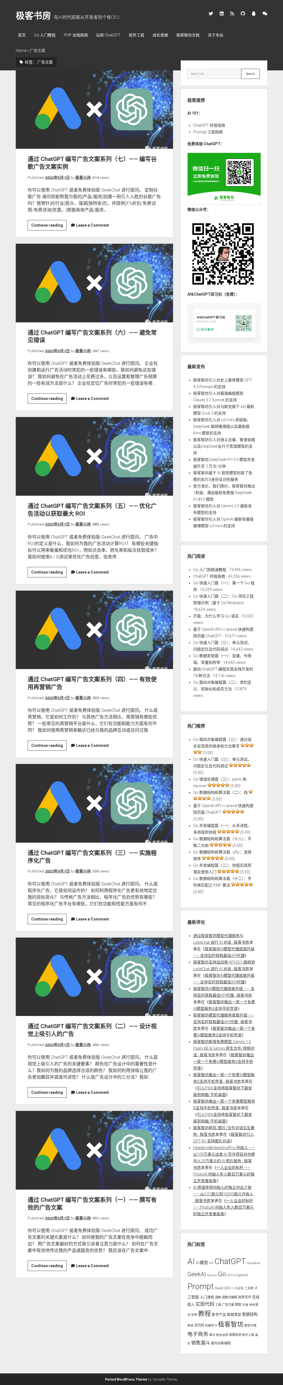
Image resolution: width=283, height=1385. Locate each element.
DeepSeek (253, 1263)
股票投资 (235, 1335)
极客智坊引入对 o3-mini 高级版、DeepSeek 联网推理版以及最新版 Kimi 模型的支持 (222, 426)
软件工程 (136, 35)
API (211, 1263)
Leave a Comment (92, 225)
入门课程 (207, 1297)
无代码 (199, 1325)
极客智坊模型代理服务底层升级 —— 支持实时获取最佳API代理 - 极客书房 (223, 1022)
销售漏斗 (200, 1343)
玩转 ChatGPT (108, 35)
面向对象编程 (221, 1343)
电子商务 (197, 1334)
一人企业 (237, 1288)
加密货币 (244, 1297)
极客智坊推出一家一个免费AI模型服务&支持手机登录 (223, 1061)
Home (21, 50)
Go (222, 1274)
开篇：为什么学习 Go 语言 (216, 616)
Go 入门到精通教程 (209, 569)
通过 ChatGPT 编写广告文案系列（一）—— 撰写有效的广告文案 (94, 1150)
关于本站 (215, 35)
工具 (218, 1305)
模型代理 (250, 1325)
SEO (227, 1288)
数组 (190, 1325)
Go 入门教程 (45, 35)
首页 (22, 35)
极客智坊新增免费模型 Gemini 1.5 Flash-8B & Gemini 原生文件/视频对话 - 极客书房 (224, 1048)
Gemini (212, 1275)
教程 (204, 1313)
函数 (218, 1297)
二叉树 (248, 1288)
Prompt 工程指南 (208, 132)
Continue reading (49, 226)
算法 (212, 1335)
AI (191, 1261)
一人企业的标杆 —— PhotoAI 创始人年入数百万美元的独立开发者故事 (224, 1174)
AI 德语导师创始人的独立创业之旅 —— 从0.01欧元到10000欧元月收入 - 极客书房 (223, 1194)
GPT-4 (231, 1275)
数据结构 (250, 1314)
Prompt (200, 1286)
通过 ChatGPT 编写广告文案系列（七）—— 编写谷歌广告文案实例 (94, 109)
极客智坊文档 (188, 35)
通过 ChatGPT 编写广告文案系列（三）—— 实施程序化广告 (94, 803)
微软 (238, 1305)
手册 (245, 1305)
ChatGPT (230, 1261)
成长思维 (160, 35)
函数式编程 (229, 1297)
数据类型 (234, 1314)
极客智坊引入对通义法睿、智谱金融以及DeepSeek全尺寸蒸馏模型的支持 (224, 446)
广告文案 (228, 1305)
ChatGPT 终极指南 (209, 125)
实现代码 (204, 1304)
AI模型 (202, 1262)
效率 (194, 1315)
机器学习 (211, 1325)
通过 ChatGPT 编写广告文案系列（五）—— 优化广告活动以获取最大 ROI (94, 456)
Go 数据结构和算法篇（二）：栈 (220, 792)
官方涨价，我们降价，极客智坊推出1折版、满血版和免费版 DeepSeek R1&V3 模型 (224, 493)
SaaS (218, 1288)
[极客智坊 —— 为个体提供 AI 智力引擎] (224, 203)
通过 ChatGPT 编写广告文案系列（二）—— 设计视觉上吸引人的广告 (94, 977)
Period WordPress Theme (126, 1379)
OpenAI (242, 1275)
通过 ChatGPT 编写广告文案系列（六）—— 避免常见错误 (94, 283)
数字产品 (219, 1314)
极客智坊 (230, 1324)
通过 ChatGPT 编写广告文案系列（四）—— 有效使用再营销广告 (94, 630)
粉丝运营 (222, 1335)
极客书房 (33, 15)
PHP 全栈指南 (76, 35)
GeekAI (196, 1274)
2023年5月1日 (57, 177)
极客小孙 (83, 177)
